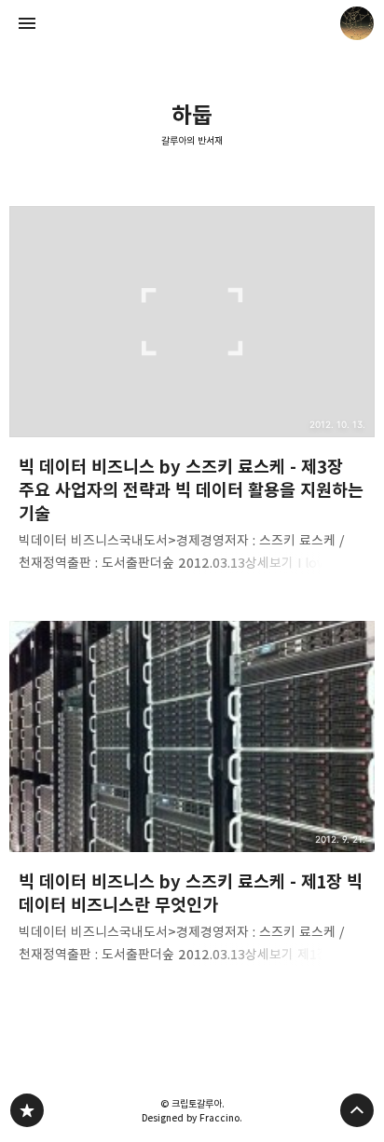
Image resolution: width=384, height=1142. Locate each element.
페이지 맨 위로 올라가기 (357, 1110)
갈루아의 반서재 (192, 140)
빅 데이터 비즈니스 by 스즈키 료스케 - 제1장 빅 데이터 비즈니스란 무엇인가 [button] (192, 798)
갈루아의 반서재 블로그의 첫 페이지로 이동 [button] (192, 23)
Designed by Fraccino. (192, 1117)
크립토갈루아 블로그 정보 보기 (357, 23)
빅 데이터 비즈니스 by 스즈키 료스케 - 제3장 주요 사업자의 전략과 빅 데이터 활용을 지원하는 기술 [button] (192, 394)
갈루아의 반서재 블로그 (27, 1110)
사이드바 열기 (27, 23)
